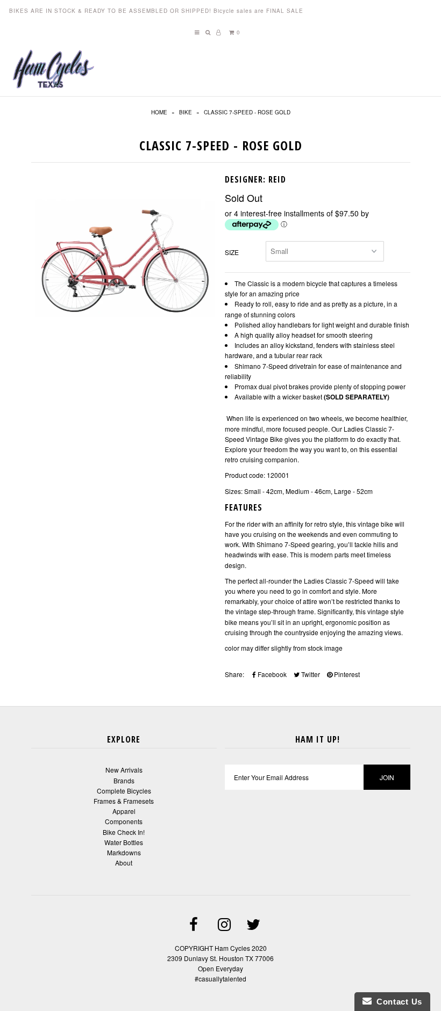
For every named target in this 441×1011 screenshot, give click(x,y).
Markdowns (124, 852)
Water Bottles (123, 842)
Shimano (270, 544)
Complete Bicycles (124, 790)
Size (232, 252)
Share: (234, 674)
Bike (185, 112)
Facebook (271, 674)
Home (159, 112)
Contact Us (397, 1001)
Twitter (310, 674)
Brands (123, 780)
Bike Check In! (124, 832)
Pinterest (346, 674)
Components (124, 821)
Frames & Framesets (124, 800)
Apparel (124, 811)
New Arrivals (124, 769)
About (123, 862)
